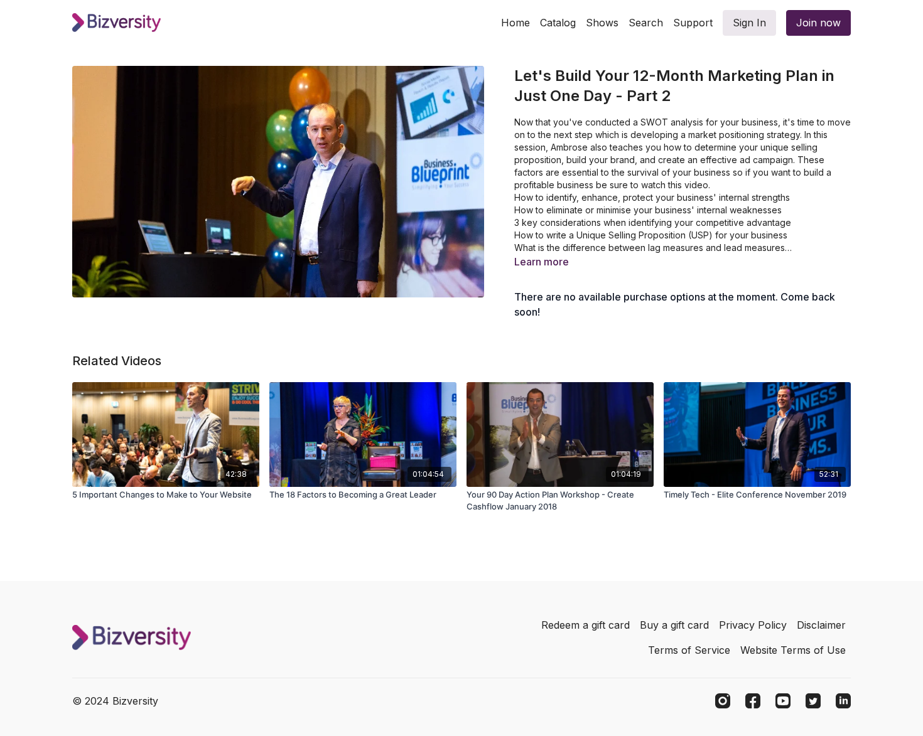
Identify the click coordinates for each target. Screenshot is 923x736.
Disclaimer (821, 625)
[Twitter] (813, 700)
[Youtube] (783, 700)
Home (515, 22)
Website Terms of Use (793, 650)
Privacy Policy (753, 625)
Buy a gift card (674, 625)
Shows (602, 22)
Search (646, 22)
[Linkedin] (843, 700)
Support (693, 22)
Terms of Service (689, 650)
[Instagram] (722, 700)
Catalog (558, 22)
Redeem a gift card (585, 625)
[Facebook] (752, 700)
